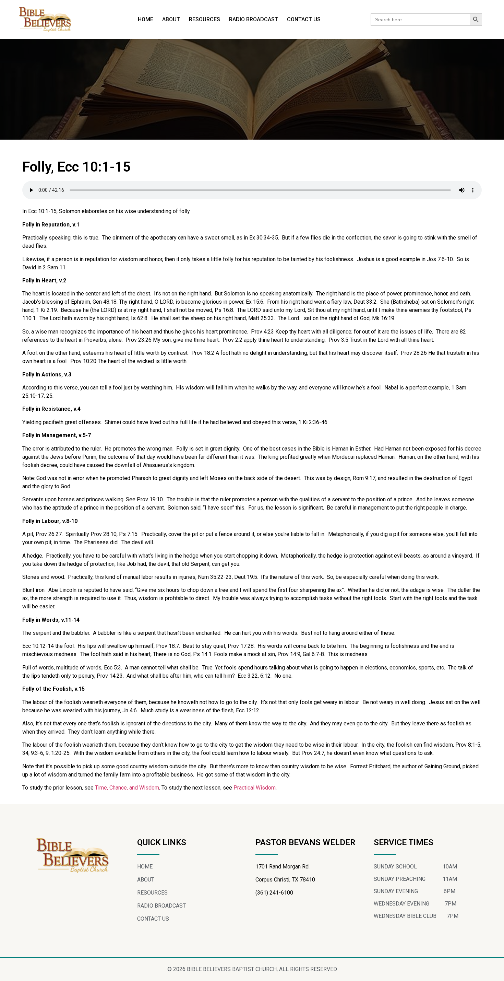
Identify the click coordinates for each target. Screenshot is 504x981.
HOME (145, 19)
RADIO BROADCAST (253, 19)
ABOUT (171, 19)
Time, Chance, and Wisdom (127, 787)
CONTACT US (304, 19)
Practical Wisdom (254, 787)
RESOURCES (204, 19)
